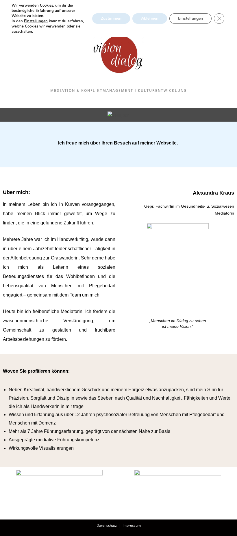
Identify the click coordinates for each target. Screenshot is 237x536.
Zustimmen (111, 18)
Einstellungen (36, 21)
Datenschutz (107, 525)
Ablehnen (149, 18)
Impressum (132, 525)
